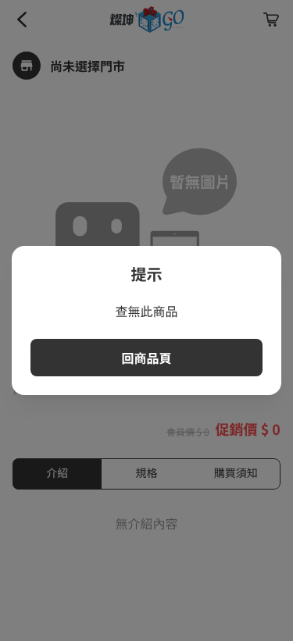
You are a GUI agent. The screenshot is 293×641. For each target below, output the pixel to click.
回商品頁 (146, 357)
